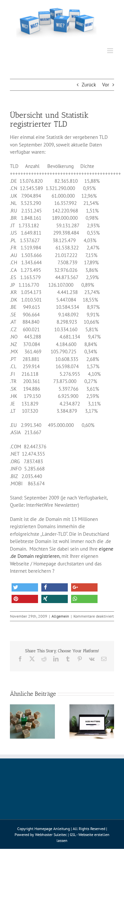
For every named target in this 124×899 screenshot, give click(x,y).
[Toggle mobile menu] (110, 50)
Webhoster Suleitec (51, 834)
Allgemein (60, 616)
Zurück (89, 84)
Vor (105, 84)
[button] (25, 587)
